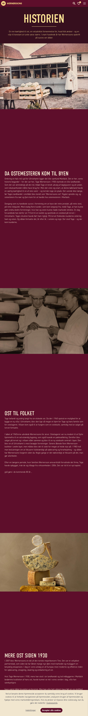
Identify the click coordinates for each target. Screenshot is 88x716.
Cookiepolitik (52, 703)
